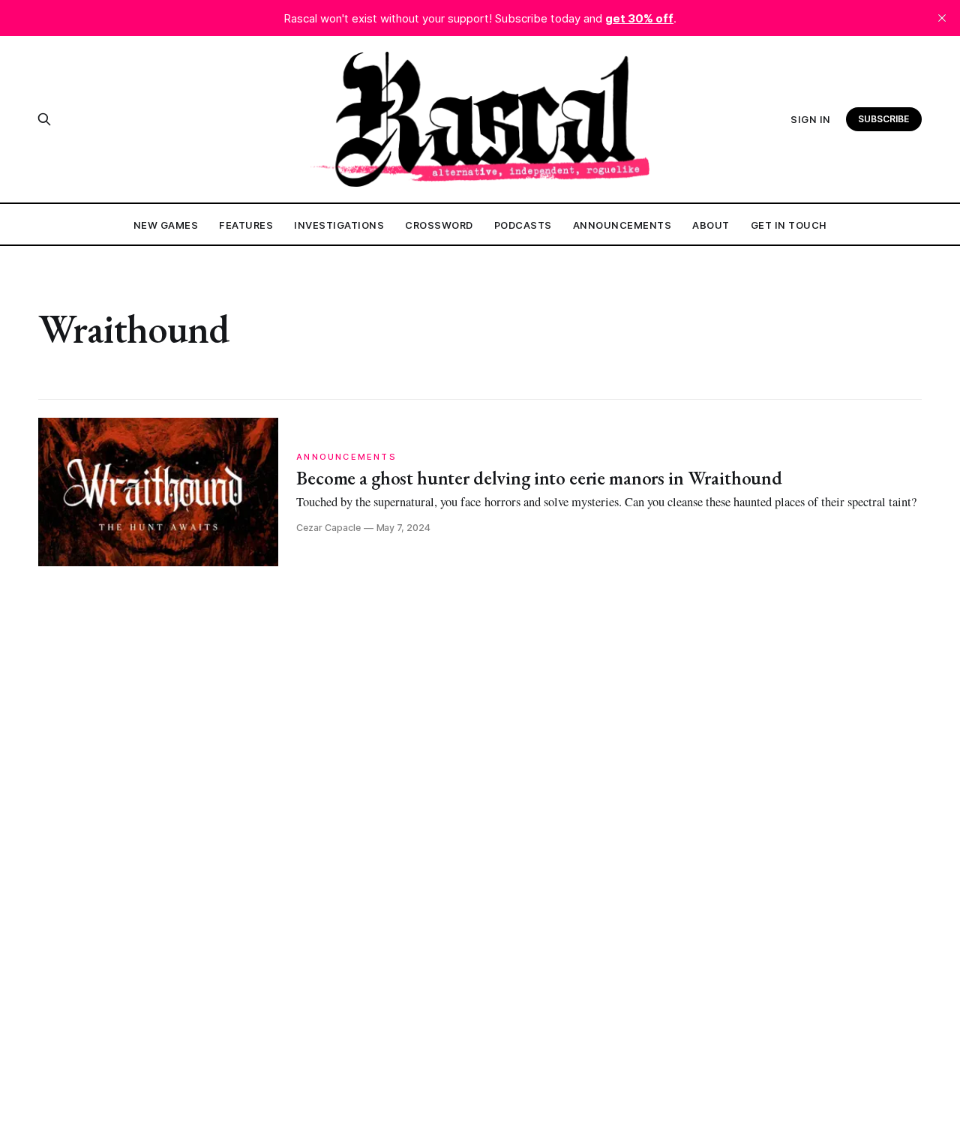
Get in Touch (789, 225)
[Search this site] (44, 119)
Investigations (339, 225)
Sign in (810, 119)
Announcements (622, 225)
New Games (166, 225)
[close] (942, 18)
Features (246, 225)
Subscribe (883, 118)
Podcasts (523, 225)
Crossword (439, 225)
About (711, 225)
